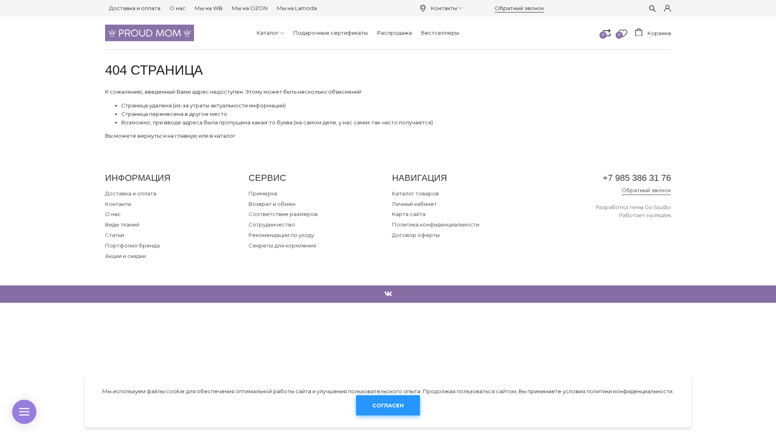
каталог (225, 135)
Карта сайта (409, 214)
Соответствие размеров (283, 214)
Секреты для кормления (282, 245)
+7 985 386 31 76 (637, 178)
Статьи (114, 235)
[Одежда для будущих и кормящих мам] (149, 33)
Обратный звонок (519, 8)
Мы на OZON (250, 8)
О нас (178, 8)
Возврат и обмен (272, 204)
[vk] (388, 294)
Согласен (388, 405)
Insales (662, 215)
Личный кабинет (414, 204)
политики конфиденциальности (629, 391)
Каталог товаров (415, 193)
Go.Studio (658, 207)
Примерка (263, 193)
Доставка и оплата (134, 8)
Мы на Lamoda (297, 8)
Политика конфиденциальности (435, 224)
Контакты (444, 8)
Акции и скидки (125, 256)
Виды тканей (122, 224)
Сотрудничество (272, 224)
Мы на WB (209, 8)
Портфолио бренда (132, 245)
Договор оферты (416, 235)
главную (186, 135)
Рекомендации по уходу (281, 235)
